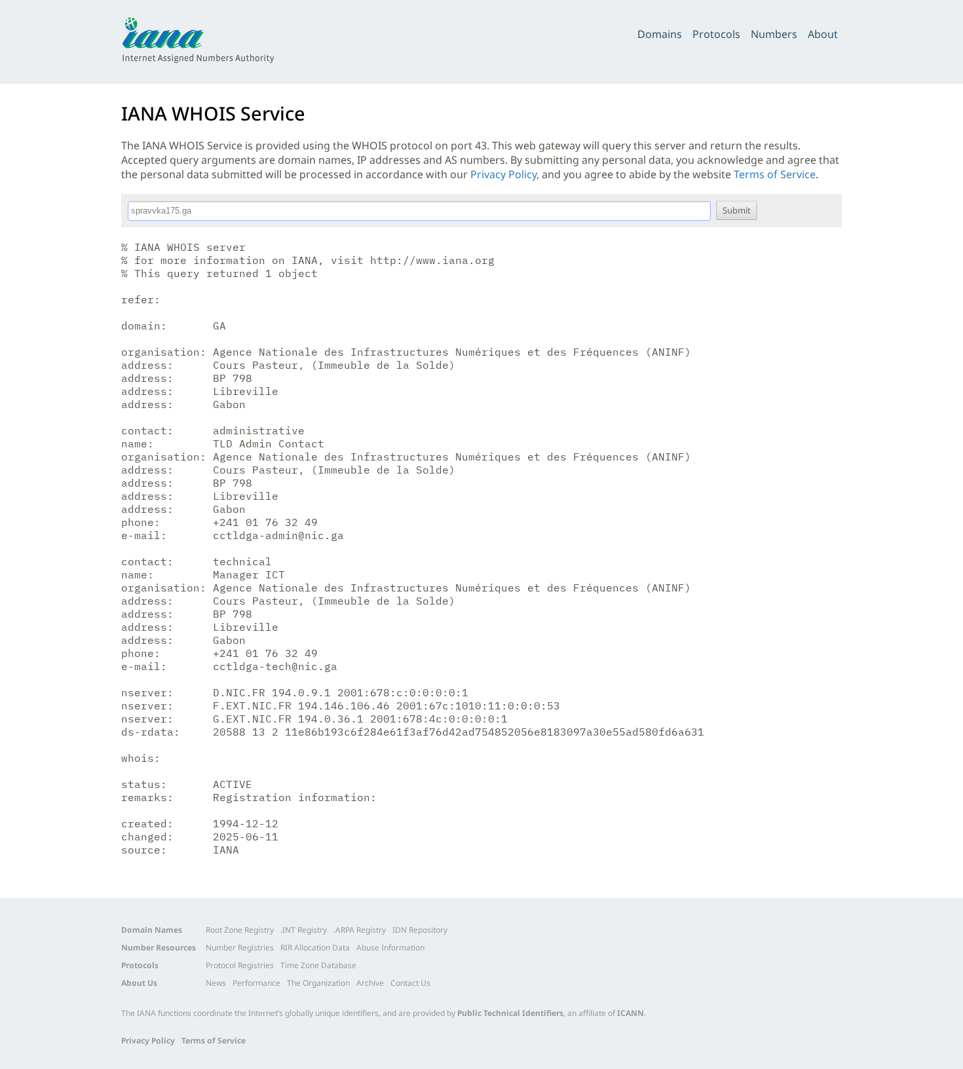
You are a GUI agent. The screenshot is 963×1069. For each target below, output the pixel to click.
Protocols (716, 34)
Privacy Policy (503, 174)
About (823, 34)
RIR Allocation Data (315, 947)
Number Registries (240, 947)
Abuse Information (390, 947)
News (216, 982)
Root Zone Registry (240, 929)
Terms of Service (775, 174)
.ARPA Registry (359, 929)
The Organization (318, 982)
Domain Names (151, 929)
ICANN (630, 1013)
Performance (256, 982)
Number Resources (158, 947)
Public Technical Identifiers (510, 1013)
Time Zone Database (318, 965)
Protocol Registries (240, 965)
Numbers (774, 34)
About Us (139, 982)
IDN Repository (419, 929)
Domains (659, 34)
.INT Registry (303, 929)
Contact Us (410, 982)
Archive (370, 982)
